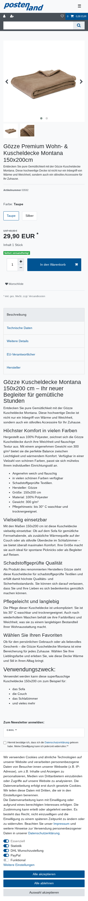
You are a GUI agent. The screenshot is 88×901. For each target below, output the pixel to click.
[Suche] (79, 25)
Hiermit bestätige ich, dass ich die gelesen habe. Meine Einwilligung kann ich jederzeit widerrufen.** (42, 744)
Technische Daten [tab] (19, 328)
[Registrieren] (12, 16)
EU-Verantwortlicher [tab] (21, 354)
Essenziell (18, 841)
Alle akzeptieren (44, 874)
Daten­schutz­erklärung (44, 833)
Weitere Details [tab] (17, 341)
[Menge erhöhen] (21, 261)
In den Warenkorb (53, 264)
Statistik (16, 846)
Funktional (18, 860)
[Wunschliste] (62, 16)
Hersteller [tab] (14, 367)
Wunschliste (15, 284)
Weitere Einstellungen (19, 865)
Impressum (61, 823)
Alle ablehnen (44, 883)
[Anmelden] (5, 16)
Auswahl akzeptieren (44, 892)
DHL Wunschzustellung (27, 850)
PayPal (16, 855)
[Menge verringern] (21, 268)
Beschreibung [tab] (16, 314)
